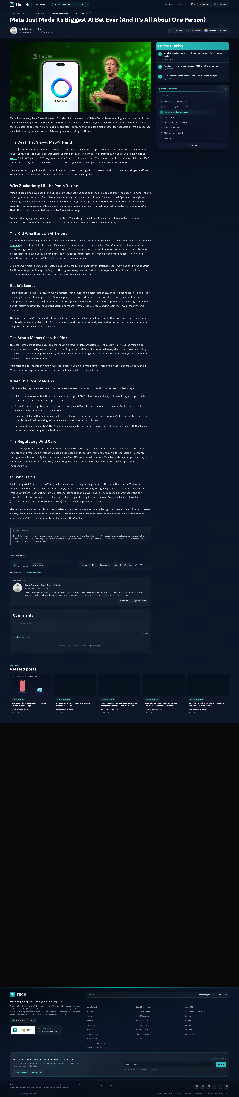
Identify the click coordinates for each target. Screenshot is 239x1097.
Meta (13, 126)
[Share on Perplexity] (120, 565)
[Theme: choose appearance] (193, 4)
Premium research (20, 1072)
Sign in (224, 4)
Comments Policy (200, 1093)
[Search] (215, 4)
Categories (43, 4)
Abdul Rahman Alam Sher (30, 29)
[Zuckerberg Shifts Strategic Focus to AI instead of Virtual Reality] (208, 685)
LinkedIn (85, 565)
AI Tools (84, 4)
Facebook (20, 555)
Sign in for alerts (140, 601)
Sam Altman (49, 222)
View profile (124, 601)
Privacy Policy (162, 1093)
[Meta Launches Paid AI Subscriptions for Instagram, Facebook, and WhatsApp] (119, 685)
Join (222, 1064)
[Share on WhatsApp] (130, 565)
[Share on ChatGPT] (115, 565)
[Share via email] (141, 565)
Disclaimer (187, 1093)
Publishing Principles (207, 995)
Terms (171, 1093)
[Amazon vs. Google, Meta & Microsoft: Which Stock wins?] (75, 685)
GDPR (227, 1093)
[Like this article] (170, 30)
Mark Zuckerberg (20, 118)
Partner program (36, 1072)
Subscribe (205, 4)
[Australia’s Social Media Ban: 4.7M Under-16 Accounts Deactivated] (164, 685)
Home (12, 13)
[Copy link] (136, 565)
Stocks (57, 4)
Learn (170, 4)
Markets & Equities (24, 13)
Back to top (194, 145)
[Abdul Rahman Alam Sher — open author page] (13, 30)
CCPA (210, 1093)
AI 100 (76, 4)
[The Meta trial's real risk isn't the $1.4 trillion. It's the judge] (31, 685)
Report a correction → (34, 572)
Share (181, 30)
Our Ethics (222, 995)
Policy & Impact (18, 699)
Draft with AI (39, 565)
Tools (182, 4)
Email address (128, 1059)
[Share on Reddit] (125, 565)
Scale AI (54, 126)
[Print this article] (146, 565)
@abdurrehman (30, 588)
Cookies (178, 1093)
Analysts (66, 4)
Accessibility (218, 1093)
